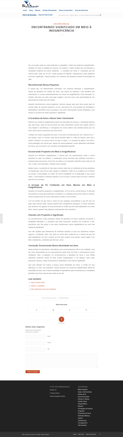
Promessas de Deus (84, 413)
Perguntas (81, 411)
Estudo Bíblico (82, 404)
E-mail (49, 342)
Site (48, 349)
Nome (49, 336)
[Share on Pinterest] (86, 310)
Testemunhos (82, 420)
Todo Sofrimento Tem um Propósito (43, 289)
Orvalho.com (53, 390)
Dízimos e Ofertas (83, 399)
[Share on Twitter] (53, 310)
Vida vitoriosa (82, 425)
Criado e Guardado (37, 286)
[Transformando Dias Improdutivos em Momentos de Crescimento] (1, 219)
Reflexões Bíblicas (61, 24)
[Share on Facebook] (36, 310)
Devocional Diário (83, 396)
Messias (80, 406)
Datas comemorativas (85, 392)
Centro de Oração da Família (57, 396)
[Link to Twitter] (99, 434)
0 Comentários (63, 298)
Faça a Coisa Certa (38, 282)
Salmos (80, 418)
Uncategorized (82, 423)
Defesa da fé (82, 394)
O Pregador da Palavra (85, 408)
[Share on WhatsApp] (70, 310)
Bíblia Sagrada (82, 389)
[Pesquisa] (100, 15)
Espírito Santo (82, 401)
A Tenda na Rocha (54, 393)
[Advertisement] (61, 49)
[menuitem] (25, 10)
